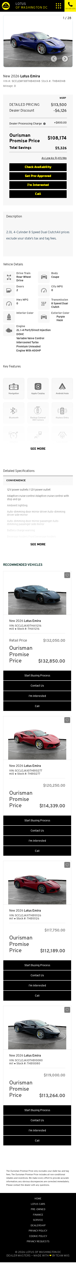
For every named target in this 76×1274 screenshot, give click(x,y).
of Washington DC (32, 5)
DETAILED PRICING (24, 105)
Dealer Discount (21, 111)
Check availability (38, 167)
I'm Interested (38, 185)
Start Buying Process (37, 675)
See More (38, 448)
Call (38, 194)
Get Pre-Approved (38, 176)
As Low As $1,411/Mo (54, 158)
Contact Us (37, 685)
